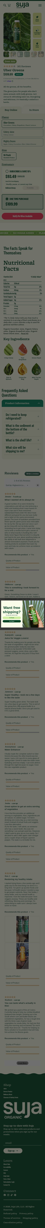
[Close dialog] (43, 602)
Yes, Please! (11, 621)
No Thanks (11, 617)
